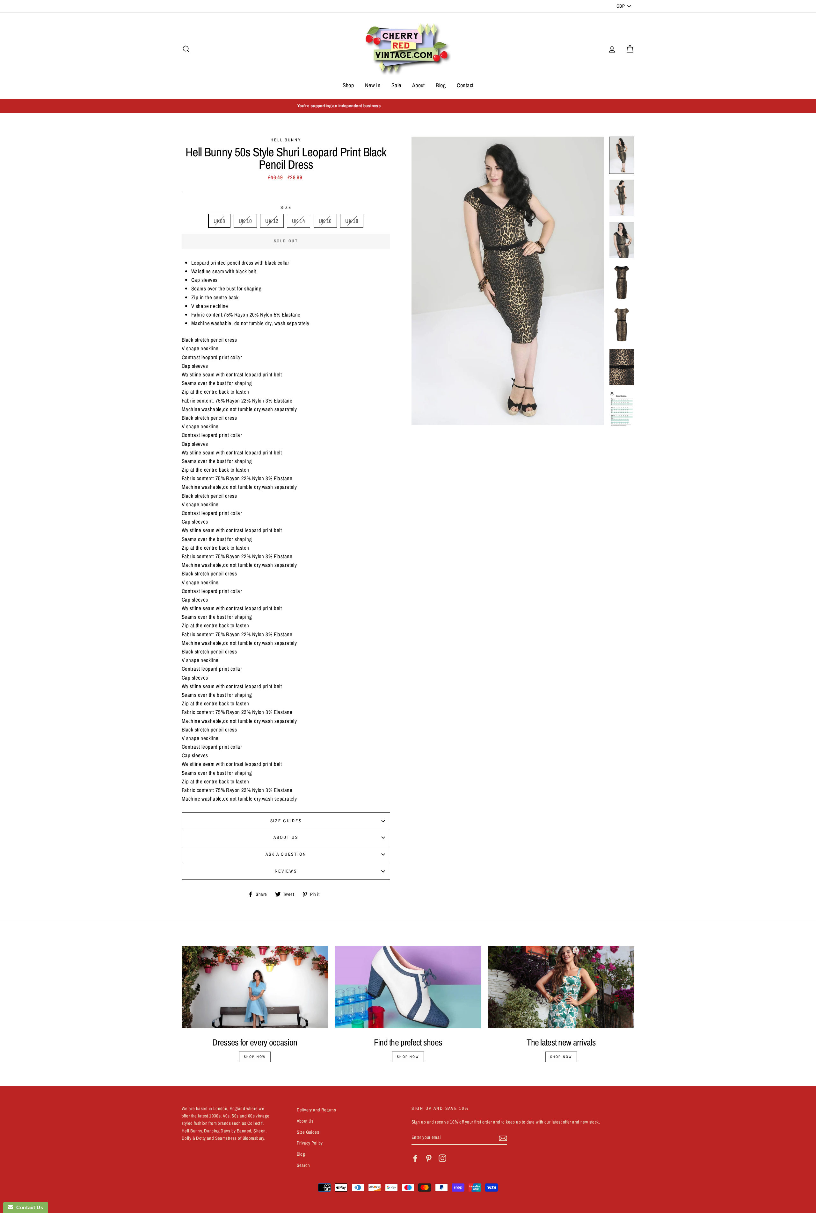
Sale (396, 85)
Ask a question (286, 854)
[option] (408, 106)
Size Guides (286, 821)
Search (303, 1165)
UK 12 (271, 221)
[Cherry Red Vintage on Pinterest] (429, 1158)
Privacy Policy (310, 1143)
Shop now (255, 1056)
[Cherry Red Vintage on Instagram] (442, 1158)
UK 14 (298, 221)
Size (286, 207)
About (418, 85)
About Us (285, 837)
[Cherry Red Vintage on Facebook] (415, 1158)
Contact (465, 85)
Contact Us (28, 1207)
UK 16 (325, 221)
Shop (348, 85)
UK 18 (351, 221)
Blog (441, 85)
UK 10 (245, 221)
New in (373, 85)
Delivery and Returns (316, 1110)
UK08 (219, 221)
